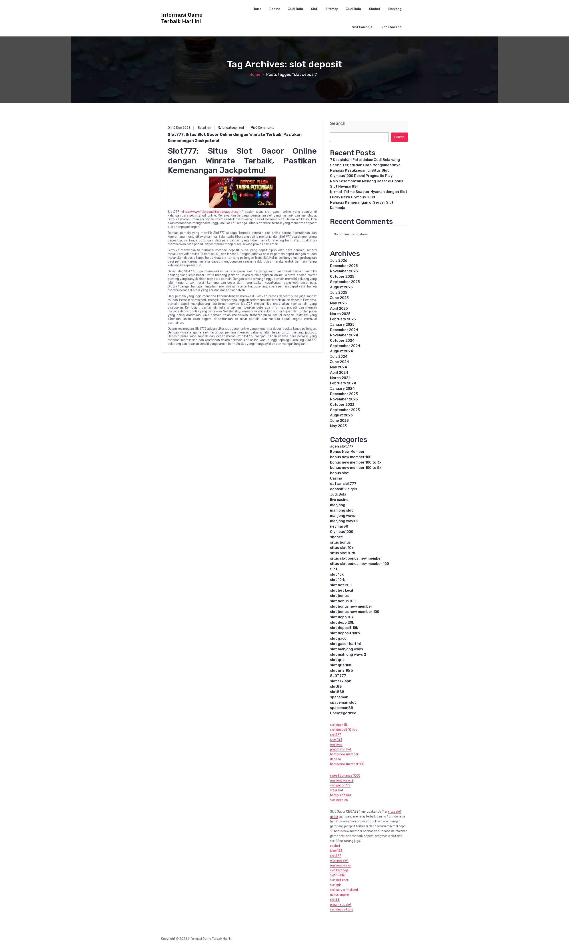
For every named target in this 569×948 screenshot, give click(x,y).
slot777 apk (340, 681)
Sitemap (331, 9)
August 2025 (341, 287)
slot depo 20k (342, 622)
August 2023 (341, 415)
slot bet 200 (341, 585)
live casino (339, 500)
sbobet (336, 537)
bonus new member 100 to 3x (355, 462)
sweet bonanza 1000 (345, 775)
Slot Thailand (391, 27)
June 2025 (339, 298)
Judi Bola (295, 9)
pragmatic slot (340, 749)
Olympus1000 (341, 532)
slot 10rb (337, 580)
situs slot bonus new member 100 (359, 564)
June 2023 (339, 420)
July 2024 (338, 356)
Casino (274, 9)
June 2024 (339, 362)
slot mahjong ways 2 (348, 654)
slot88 (336, 686)
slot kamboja (339, 870)
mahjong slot (341, 510)
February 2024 (343, 383)
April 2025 (339, 308)
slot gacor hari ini (345, 644)
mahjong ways (342, 516)
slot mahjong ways (346, 649)
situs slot (336, 790)
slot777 (335, 735)
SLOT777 (338, 676)
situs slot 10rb (342, 553)
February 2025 (343, 319)
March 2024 (340, 378)
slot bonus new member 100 (354, 612)
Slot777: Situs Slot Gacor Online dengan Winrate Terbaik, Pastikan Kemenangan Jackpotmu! (235, 137)
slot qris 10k (340, 665)
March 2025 (340, 314)
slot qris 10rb (341, 670)
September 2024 (345, 346)
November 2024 (344, 335)
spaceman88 (341, 708)
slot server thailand (344, 890)
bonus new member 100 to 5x (355, 468)
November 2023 (344, 399)
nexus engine (339, 895)
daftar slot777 (343, 484)
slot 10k (337, 574)
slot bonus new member (351, 606)
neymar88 (339, 526)
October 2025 (342, 276)
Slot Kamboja (362, 27)
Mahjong (395, 9)
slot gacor (339, 638)
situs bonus (340, 542)
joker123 (336, 739)
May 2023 (338, 426)
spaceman (339, 697)
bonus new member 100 (350, 457)
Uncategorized (233, 128)
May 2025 (338, 303)
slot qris (337, 660)
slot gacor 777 (340, 785)
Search (337, 123)
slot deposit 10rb (345, 633)
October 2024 (342, 340)
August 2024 (341, 351)
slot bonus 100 (343, 601)
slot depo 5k (339, 725)
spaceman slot (343, 702)
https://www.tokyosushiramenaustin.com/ (212, 212)
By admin (204, 128)
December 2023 (344, 394)
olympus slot (339, 860)
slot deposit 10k (344, 628)
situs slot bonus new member (356, 558)
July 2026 (338, 260)
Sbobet (374, 9)
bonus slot (339, 473)
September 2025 (345, 282)
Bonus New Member (347, 452)
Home (257, 9)
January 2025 (342, 324)
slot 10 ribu (338, 875)
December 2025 (344, 266)
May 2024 (338, 367)
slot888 (337, 692)
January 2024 (342, 388)
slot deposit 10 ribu (343, 730)
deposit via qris (343, 489)
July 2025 (338, 292)
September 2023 (345, 410)
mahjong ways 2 (344, 521)
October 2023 (342, 404)
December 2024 (344, 330)
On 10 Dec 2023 (179, 128)
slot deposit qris (341, 909)
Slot (314, 9)
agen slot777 (341, 446)
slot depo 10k (341, 617)
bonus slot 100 (340, 795)
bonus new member (344, 754)
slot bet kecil (341, 590)
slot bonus (339, 596)
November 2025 (344, 271)
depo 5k (335, 759)
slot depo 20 (339, 800)
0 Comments (264, 128)
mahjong (337, 505)
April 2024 (339, 372)
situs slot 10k (341, 548)
